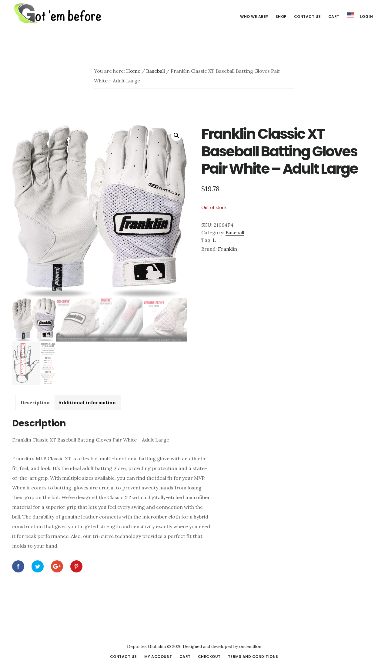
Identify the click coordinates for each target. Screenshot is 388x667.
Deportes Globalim (57, 13)
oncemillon (249, 646)
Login (366, 16)
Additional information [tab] (87, 402)
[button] (176, 135)
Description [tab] (35, 402)
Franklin (227, 249)
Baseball (155, 71)
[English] (350, 15)
